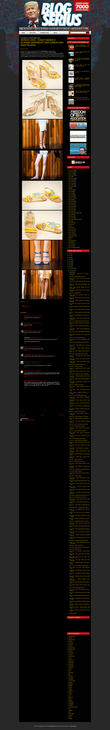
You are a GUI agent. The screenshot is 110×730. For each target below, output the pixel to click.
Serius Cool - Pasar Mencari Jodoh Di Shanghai (79, 374)
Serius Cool (27, 306)
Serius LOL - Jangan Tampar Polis (76, 545)
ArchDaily (70, 638)
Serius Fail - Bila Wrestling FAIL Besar (77, 587)
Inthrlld (69, 692)
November (71, 270)
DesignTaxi (70, 667)
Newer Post (23, 414)
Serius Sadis (71, 184)
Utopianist (70, 715)
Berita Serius (71, 203)
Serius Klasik (71, 186)
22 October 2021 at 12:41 (36, 361)
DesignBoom (71, 666)
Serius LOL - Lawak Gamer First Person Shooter (79, 521)
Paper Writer (27, 361)
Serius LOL (70, 173)
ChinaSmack (71, 652)
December (71, 268)
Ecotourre (27, 301)
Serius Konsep (71, 178)
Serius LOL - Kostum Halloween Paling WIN (78, 440)
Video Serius (71, 171)
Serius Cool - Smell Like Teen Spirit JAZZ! (77, 497)
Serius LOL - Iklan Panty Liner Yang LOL (77, 337)
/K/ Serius (70, 224)
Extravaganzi (71, 672)
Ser (69, 239)
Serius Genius (71, 198)
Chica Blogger (73, 726)
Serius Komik (71, 204)
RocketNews (71, 702)
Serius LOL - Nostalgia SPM (75, 293)
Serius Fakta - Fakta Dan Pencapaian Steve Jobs (82, 65)
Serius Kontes (71, 244)
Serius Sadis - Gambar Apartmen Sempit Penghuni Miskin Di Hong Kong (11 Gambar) (82, 85)
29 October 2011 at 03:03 (35, 337)
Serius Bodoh (71, 201)
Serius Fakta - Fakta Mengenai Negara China (78, 353)
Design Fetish (71, 661)
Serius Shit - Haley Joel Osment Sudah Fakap (78, 424)
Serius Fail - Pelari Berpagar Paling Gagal (77, 395)
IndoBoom (70, 690)
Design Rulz (70, 664)
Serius (69, 176)
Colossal (70, 654)
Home (23, 32)
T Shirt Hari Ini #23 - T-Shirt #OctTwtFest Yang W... (79, 507)
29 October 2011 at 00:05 (36, 330)
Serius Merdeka (71, 234)
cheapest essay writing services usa (32, 363)
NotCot (69, 698)
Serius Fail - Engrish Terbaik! (75, 549)
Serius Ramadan (71, 235)
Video (69, 221)
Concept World (71, 656)
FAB (69, 674)
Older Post (61, 414)
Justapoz (70, 693)
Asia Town (70, 644)
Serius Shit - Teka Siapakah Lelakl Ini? (77, 426)
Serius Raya (70, 216)
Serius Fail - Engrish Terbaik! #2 (75, 471)
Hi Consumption (71, 680)
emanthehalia (27, 316)
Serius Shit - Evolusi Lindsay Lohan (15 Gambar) (79, 547)
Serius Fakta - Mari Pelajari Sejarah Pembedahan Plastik (82, 92)
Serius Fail (70, 199)
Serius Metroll (71, 222)
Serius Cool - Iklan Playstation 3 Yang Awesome (79, 565)
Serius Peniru (71, 209)
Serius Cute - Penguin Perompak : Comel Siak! (78, 416)
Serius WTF (70, 181)
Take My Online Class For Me (30, 374)
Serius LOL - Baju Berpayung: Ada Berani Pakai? (79, 321)
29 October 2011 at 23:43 (35, 347)
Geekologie (70, 679)
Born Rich (70, 651)
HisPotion (70, 682)
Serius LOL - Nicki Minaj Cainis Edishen (77, 438)
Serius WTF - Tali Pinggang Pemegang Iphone (78, 540)
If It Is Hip (70, 687)
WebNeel (70, 718)
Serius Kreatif (71, 175)
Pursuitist (70, 700)
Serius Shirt (70, 211)
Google (69, 237)
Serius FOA (70, 214)
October (71, 272)
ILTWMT (70, 689)
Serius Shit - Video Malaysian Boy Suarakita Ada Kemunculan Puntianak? (82, 59)
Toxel (69, 708)
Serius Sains (71, 245)
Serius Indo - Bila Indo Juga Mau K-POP (77, 276)
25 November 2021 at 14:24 (41, 380)
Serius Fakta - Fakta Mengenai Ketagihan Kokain (79, 469)
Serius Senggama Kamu (73, 247)
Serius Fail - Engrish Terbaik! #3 (75, 459)
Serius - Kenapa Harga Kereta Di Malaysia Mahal (82, 52)
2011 (69, 266)
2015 (69, 259)
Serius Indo (70, 189)
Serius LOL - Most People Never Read (77, 461)
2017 (69, 255)
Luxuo (69, 695)
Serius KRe (70, 242)
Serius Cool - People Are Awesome (76, 384)
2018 (69, 253)
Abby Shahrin (27, 330)
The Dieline (70, 705)
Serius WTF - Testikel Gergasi (75, 475)
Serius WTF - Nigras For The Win (76, 366)
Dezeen (70, 669)
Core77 (70, 657)
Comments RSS (44, 32)
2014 (69, 261)
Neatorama (70, 697)
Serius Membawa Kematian (74, 212)
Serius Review (71, 230)
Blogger (41, 726)
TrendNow (70, 710)
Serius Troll (70, 232)
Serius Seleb (71, 194)
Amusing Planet (71, 636)
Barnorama (70, 646)
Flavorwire (70, 675)
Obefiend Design (52, 726)
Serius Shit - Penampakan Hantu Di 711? (77, 364)
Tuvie (69, 712)
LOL (69, 226)
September (71, 613)
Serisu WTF (70, 227)
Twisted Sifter (71, 713)
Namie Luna (27, 347)
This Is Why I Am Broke (73, 707)
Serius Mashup (71, 206)
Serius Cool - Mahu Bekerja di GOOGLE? (77, 430)
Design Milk (70, 662)
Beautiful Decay (71, 647)
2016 (69, 257)
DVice (69, 670)
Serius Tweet (71, 217)
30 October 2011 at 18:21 (37, 354)
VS (69, 188)
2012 (69, 264)
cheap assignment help (29, 380)
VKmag (69, 716)
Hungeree (70, 684)
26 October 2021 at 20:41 (36, 371)
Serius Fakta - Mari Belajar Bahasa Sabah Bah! (78, 97)
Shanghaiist (70, 703)
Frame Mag (70, 677)
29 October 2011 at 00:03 (36, 316)
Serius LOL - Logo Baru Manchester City (77, 411)
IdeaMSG (70, 685)
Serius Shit (70, 191)
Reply (25, 319)
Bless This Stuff (71, 649)
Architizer (70, 641)
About (55, 32)
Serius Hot (70, 193)
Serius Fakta (71, 180)
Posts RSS (32, 32)
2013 (69, 263)
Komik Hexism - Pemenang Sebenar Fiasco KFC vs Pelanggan (82, 79)
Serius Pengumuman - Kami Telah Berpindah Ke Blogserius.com (82, 46)
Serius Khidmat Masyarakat (74, 219)
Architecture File (71, 639)
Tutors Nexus (27, 371)
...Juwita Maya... (28, 354)
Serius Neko (70, 196)
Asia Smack (70, 643)
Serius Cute (70, 183)
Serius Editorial (71, 240)
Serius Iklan (70, 207)
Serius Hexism (71, 229)
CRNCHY (70, 659)
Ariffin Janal (27, 323)
